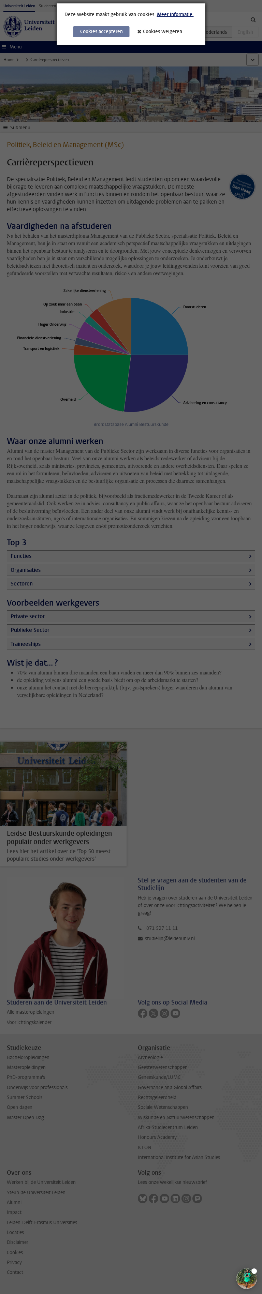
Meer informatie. (175, 14)
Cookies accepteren (101, 31)
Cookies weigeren (162, 31)
